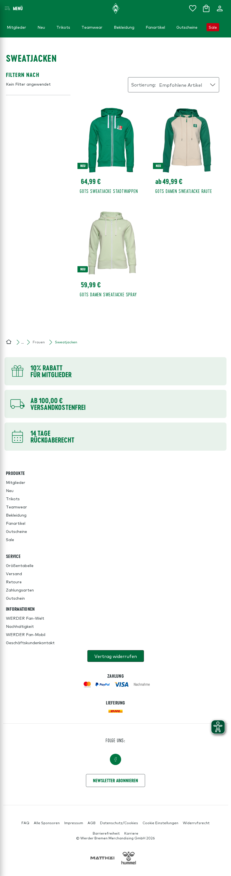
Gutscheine (16, 531)
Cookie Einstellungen (160, 823)
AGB (91, 823)
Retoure (14, 581)
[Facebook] (115, 759)
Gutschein (15, 598)
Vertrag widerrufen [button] (115, 656)
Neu (10, 490)
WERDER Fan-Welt (25, 618)
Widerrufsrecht (196, 823)
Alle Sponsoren (47, 823)
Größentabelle (20, 565)
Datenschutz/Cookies (119, 823)
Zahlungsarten (20, 589)
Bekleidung (16, 514)
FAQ (25, 823)
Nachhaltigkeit (20, 626)
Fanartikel (15, 523)
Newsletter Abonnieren (115, 780)
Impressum (73, 823)
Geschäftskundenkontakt (30, 642)
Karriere (131, 833)
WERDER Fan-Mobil (25, 634)
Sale (10, 539)
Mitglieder (15, 482)
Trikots (13, 498)
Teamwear (16, 506)
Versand (14, 573)
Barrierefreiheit (106, 833)
